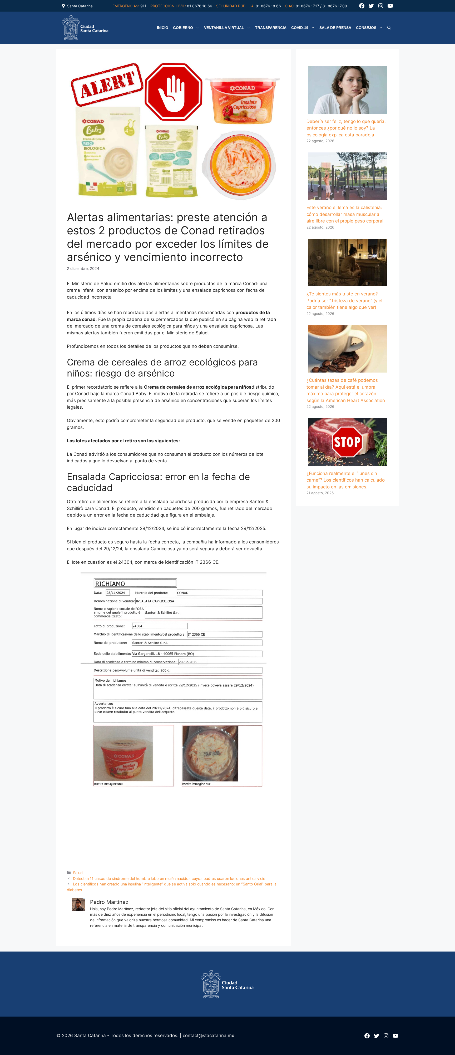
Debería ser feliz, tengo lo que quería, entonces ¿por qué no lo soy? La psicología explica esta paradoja (346, 128)
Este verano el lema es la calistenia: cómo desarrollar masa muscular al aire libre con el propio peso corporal (344, 214)
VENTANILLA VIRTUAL (224, 28)
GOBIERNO (183, 28)
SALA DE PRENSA (335, 28)
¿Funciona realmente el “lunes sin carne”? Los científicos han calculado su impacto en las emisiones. (345, 480)
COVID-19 (299, 28)
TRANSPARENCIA (270, 28)
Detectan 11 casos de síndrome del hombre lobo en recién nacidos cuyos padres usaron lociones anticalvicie (169, 878)
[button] (389, 28)
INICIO (162, 28)
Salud (78, 872)
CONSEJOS (366, 28)
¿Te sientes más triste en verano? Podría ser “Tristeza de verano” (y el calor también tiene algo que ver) (344, 300)
